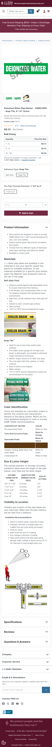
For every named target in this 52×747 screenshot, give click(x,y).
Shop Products (7, 41)
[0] (48, 11)
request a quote (28, 160)
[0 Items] (48, 11)
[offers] (38, 11)
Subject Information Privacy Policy (20, 735)
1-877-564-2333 (11, 160)
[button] (26, 26)
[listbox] (26, 98)
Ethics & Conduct (21, 739)
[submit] (46, 690)
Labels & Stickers (44, 41)
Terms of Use (39, 735)
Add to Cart (27, 213)
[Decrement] (6, 204)
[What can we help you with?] (31, 11)
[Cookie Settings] (4, 742)
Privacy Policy (10, 731)
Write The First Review (28, 126)
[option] (9, 98)
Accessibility (33, 739)
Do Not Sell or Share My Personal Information (32, 731)
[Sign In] (44, 11)
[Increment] (46, 204)
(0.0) (16, 126)
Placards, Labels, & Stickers (25, 41)
